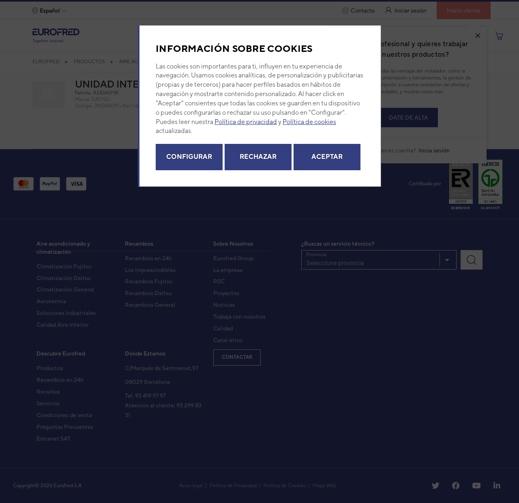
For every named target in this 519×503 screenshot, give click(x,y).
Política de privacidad (245, 122)
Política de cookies (309, 122)
